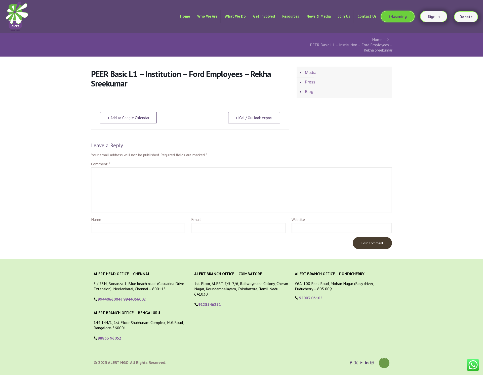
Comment (100, 163)
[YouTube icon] (361, 362)
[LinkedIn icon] (367, 362)
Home (377, 39)
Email (196, 219)
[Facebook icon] (351, 362)
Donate (466, 16)
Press (310, 81)
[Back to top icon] (384, 363)
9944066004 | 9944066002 (122, 299)
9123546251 (209, 304)
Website (298, 219)
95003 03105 (311, 297)
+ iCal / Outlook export (254, 117)
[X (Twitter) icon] (356, 362)
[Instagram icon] (372, 362)
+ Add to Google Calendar (128, 117)
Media (310, 72)
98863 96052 (109, 338)
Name (96, 219)
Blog (309, 91)
